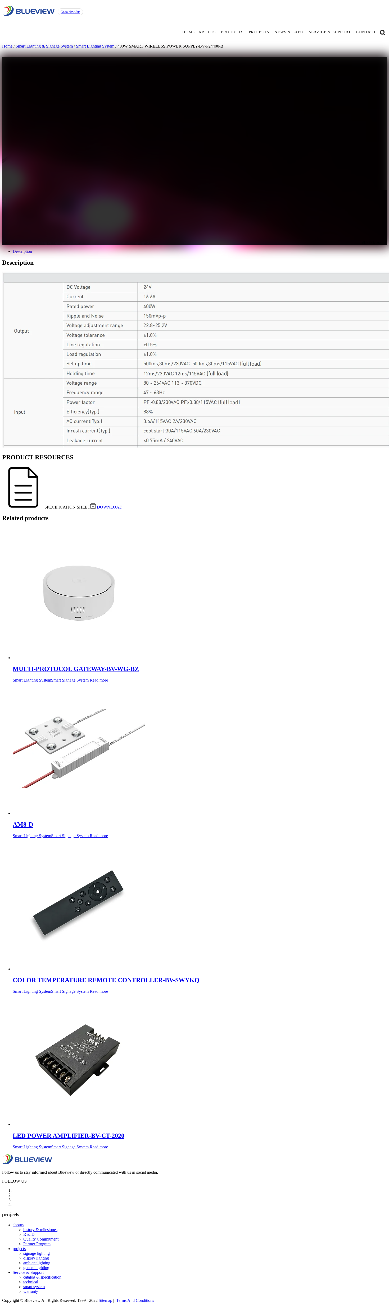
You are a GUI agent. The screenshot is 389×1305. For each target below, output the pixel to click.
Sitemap (105, 1300)
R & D (29, 1234)
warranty (30, 1291)
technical (30, 1282)
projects (259, 32)
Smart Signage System (140, 242)
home (188, 32)
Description (22, 251)
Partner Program (37, 1244)
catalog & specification (42, 1277)
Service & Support (28, 1272)
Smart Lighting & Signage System (44, 46)
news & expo (289, 32)
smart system (34, 1286)
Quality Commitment (40, 1239)
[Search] (382, 32)
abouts (207, 32)
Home (7, 46)
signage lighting (36, 1253)
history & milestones (40, 1229)
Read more (99, 680)
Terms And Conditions (135, 1300)
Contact (366, 32)
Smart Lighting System (95, 46)
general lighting (36, 1267)
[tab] (200, 251)
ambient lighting (36, 1263)
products (232, 32)
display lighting (36, 1258)
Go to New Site (70, 12)
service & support (330, 32)
